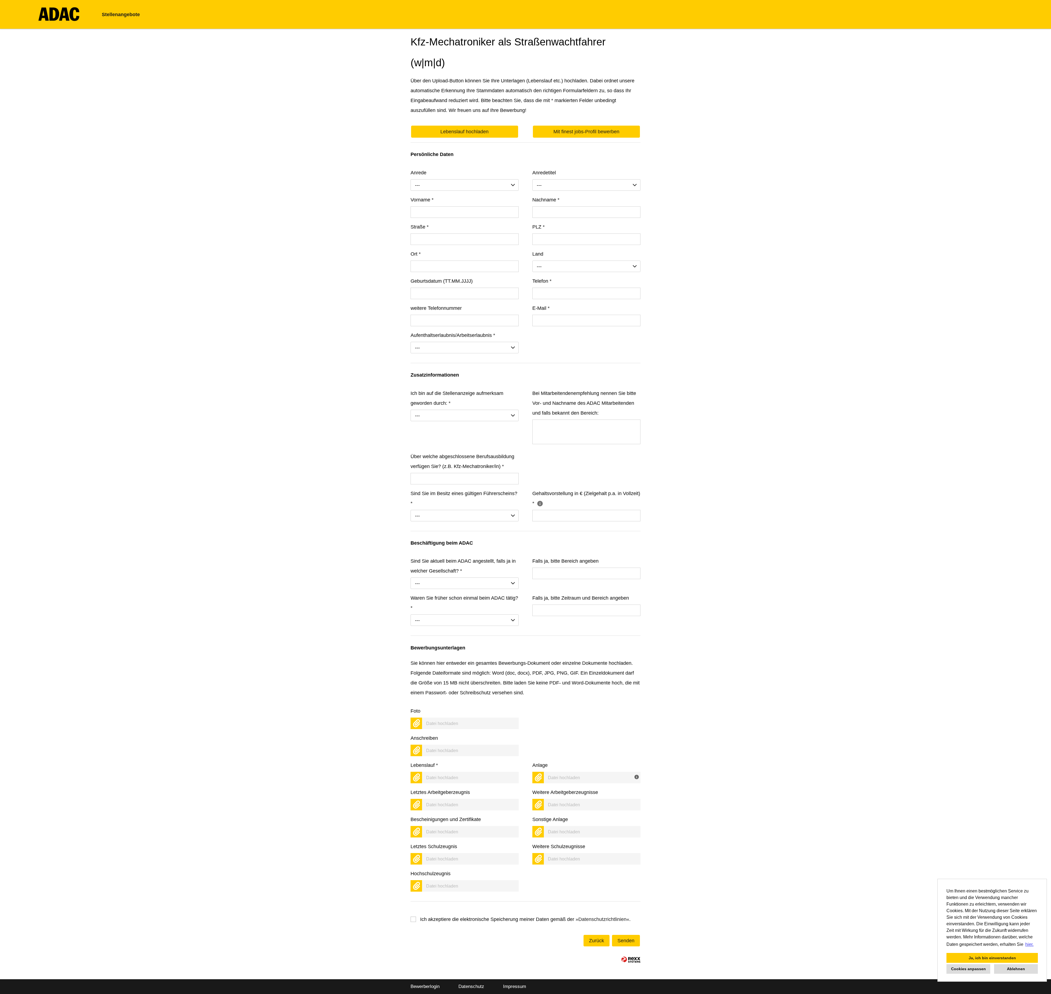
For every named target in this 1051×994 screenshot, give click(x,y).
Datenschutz (471, 986)
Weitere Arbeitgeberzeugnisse (565, 792)
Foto (415, 711)
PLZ (538, 227)
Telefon (542, 281)
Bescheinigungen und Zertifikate (446, 819)
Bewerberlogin (425, 986)
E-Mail (541, 308)
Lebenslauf (424, 765)
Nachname (545, 200)
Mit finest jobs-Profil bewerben (586, 131)
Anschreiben (424, 738)
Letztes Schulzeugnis (434, 846)
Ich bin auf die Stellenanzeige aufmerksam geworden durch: (457, 398)
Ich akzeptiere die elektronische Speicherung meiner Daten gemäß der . (525, 919)
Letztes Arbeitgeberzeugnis (440, 792)
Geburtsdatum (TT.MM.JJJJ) (442, 281)
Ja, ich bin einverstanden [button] (992, 958)
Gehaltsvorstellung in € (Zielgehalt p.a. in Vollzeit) (586, 498)
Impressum (514, 986)
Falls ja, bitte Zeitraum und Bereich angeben (580, 598)
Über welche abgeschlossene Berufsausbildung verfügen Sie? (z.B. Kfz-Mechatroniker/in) (462, 461)
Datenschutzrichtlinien (602, 919)
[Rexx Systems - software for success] (630, 959)
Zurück (596, 940)
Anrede (418, 172)
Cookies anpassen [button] (968, 969)
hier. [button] (1029, 944)
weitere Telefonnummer (436, 308)
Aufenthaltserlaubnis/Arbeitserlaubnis (453, 335)
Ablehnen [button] (1016, 969)
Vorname (422, 200)
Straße (420, 227)
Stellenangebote (121, 14)
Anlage (540, 765)
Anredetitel (544, 172)
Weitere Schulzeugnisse (558, 846)
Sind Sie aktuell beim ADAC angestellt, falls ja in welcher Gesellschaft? (463, 566)
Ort (416, 254)
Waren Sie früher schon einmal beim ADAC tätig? (464, 603)
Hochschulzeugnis (431, 873)
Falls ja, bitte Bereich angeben (565, 561)
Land (537, 254)
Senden (625, 940)
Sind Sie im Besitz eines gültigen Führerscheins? (464, 498)
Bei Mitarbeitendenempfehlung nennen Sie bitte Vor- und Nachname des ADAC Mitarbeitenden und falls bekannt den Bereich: (584, 403)
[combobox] (465, 185)
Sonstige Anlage (550, 819)
